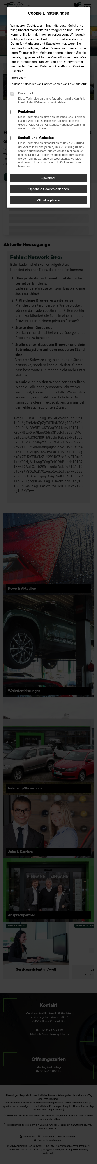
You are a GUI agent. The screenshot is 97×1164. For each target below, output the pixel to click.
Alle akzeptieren (48, 200)
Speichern (48, 178)
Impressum (18, 77)
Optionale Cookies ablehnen (48, 189)
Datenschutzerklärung (55, 66)
